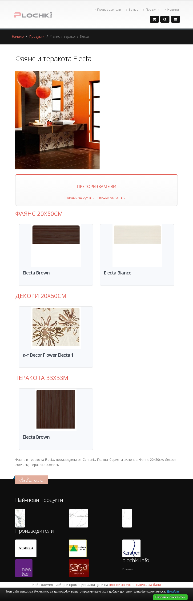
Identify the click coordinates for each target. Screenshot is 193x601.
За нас (133, 10)
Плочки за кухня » (80, 198)
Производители (109, 10)
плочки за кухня (121, 584)
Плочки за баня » (111, 198)
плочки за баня (148, 584)
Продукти (153, 10)
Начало (18, 36)
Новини (173, 10)
